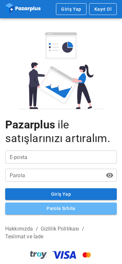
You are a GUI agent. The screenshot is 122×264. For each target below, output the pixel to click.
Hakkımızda (19, 229)
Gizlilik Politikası (60, 229)
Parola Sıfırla (61, 208)
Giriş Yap (71, 9)
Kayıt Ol (103, 9)
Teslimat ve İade (24, 236)
